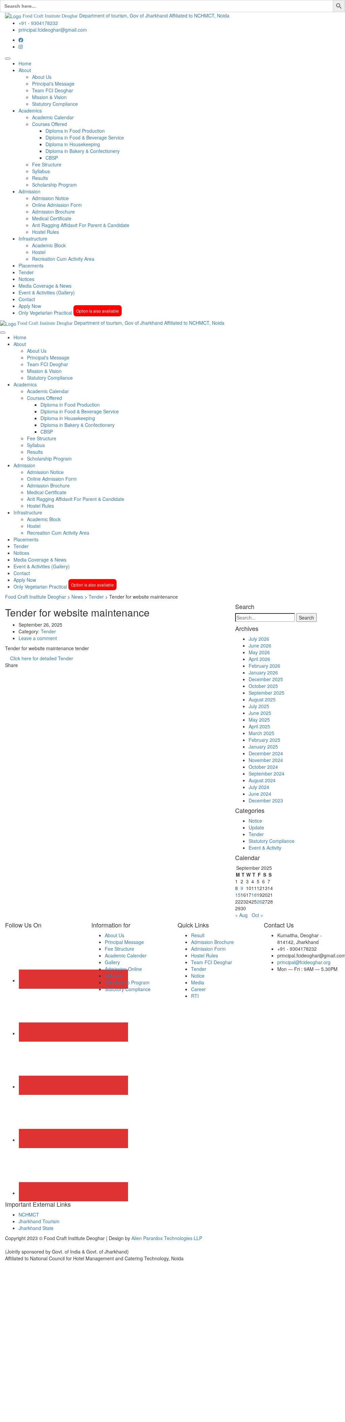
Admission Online (123, 969)
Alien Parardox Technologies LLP (166, 1238)
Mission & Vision (49, 97)
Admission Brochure (53, 211)
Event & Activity (265, 847)
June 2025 (260, 712)
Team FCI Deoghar (52, 90)
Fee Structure (46, 164)
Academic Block (49, 245)
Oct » (257, 915)
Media (197, 982)
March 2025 (261, 733)
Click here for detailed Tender (41, 658)
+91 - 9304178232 (38, 23)
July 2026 (259, 638)
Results (40, 178)
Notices (26, 279)
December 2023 (266, 800)
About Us (42, 76)
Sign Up (37, 1412)
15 (238, 894)
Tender (26, 272)
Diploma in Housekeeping (72, 144)
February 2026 (264, 665)
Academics (30, 110)
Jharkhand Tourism (39, 1221)
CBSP (51, 157)
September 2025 (266, 692)
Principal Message (124, 942)
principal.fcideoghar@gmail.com (53, 29)
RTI (195, 995)
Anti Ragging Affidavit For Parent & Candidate (80, 225)
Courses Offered (49, 124)
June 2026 (260, 645)
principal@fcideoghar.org (304, 962)
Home (25, 63)
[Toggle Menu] (7, 59)
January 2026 (263, 672)
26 (259, 901)
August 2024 (262, 780)
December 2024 (266, 753)
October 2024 (263, 766)
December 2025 (266, 679)
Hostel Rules (45, 231)
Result (198, 935)
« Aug (241, 915)
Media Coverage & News (45, 285)
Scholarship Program (54, 184)
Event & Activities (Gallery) (47, 292)
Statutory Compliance (55, 103)
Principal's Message (53, 83)
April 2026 (259, 659)
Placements (31, 265)
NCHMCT (29, 1214)
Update (256, 827)
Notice (255, 820)
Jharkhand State (36, 1228)
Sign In (53, 1412)
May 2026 (259, 652)
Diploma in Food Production (75, 130)
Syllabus (41, 171)
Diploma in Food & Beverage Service (84, 137)
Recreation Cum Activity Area (63, 258)
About (25, 70)
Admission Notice (50, 198)
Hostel (38, 252)
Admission (29, 191)
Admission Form (208, 948)
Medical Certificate (51, 218)
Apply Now (30, 306)
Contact (27, 299)
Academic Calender (126, 955)
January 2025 (263, 746)
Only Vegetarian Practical (69, 312)
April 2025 (259, 726)
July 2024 (259, 787)
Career (198, 989)
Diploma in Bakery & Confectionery (82, 151)
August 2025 (262, 699)
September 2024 (266, 773)
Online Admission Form (57, 204)
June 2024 (260, 793)
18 (254, 894)
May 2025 (259, 719)
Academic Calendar (53, 117)
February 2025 (264, 739)
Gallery (112, 962)
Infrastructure (33, 238)
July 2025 (259, 706)
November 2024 (266, 760)
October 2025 (263, 686)
